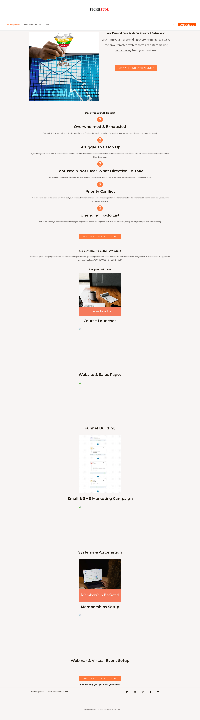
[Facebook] (150, 692)
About (46, 25)
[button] (174, 24)
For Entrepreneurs (13, 25)
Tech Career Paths (31, 25)
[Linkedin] (135, 692)
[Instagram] (143, 692)
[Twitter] (127, 692)
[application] (39, 24)
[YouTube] (158, 692)
